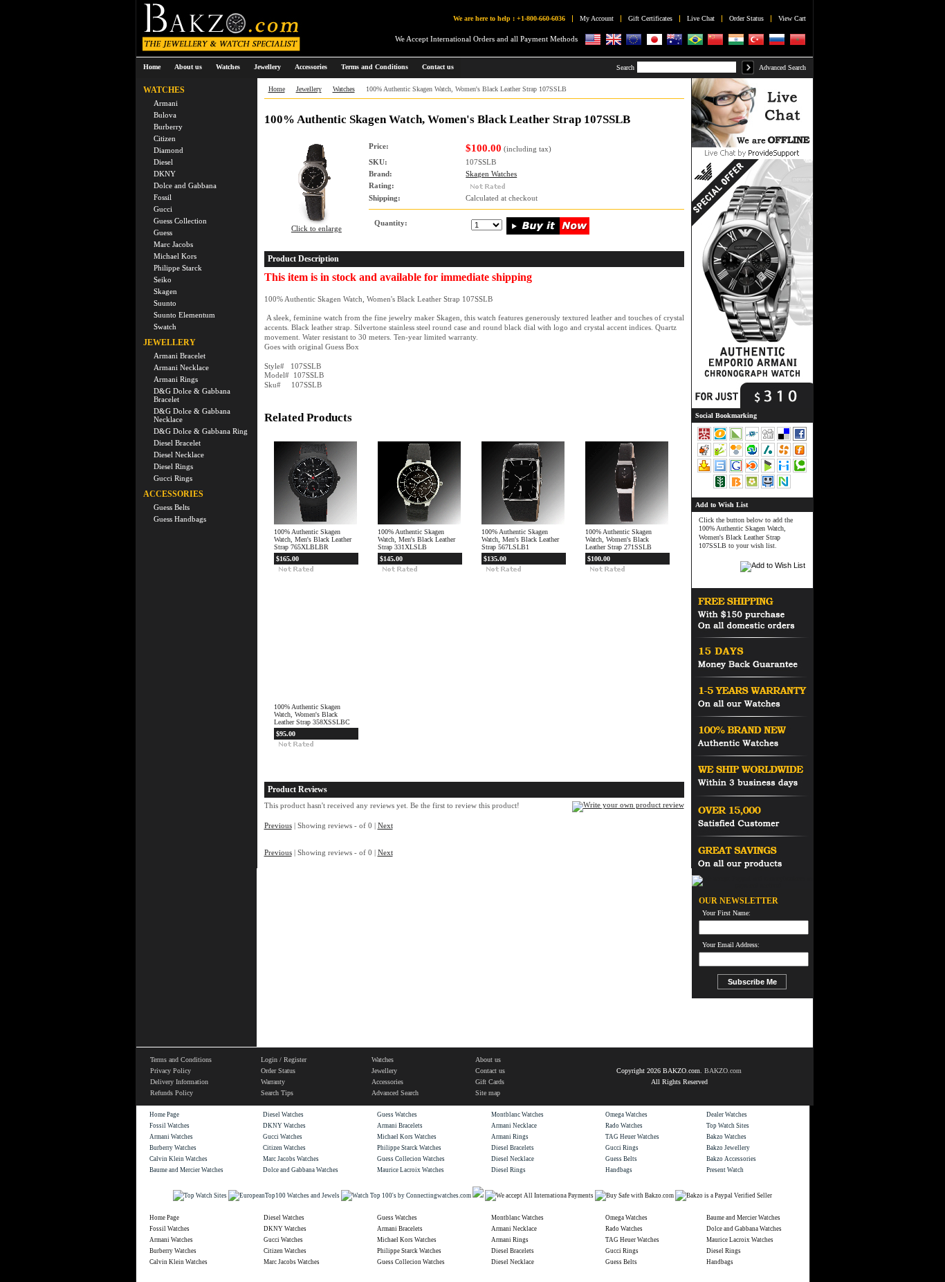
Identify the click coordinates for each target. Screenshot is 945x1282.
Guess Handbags (180, 519)
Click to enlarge (316, 228)
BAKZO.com (723, 1070)
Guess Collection (180, 221)
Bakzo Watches (726, 1136)
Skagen (165, 291)
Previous (278, 826)
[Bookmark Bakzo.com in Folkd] (753, 439)
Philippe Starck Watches (409, 1147)
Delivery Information (179, 1082)
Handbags (618, 1169)
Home (151, 67)
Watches (344, 89)
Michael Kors (175, 256)
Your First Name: (726, 913)
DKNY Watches (284, 1125)
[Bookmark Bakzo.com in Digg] (769, 439)
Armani (166, 103)
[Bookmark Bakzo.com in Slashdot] (769, 455)
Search (625, 67)
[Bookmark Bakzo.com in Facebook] (800, 439)
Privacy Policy (170, 1070)
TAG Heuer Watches (632, 1136)
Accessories (387, 1082)
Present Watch (725, 1169)
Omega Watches (626, 1114)
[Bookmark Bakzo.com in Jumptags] (721, 455)
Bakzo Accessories (731, 1158)
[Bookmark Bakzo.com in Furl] (800, 455)
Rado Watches (624, 1125)
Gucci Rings (173, 478)
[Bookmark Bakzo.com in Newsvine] (721, 487)
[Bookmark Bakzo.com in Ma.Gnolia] (753, 487)
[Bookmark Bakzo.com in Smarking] (769, 487)
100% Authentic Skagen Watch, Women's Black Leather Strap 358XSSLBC (312, 714)
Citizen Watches (284, 1147)
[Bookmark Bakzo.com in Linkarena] (737, 439)
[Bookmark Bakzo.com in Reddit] (705, 455)
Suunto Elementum (184, 315)
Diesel (163, 162)
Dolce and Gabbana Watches (300, 1169)
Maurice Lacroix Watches (410, 1169)
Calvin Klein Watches (178, 1158)
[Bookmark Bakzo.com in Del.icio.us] (785, 439)
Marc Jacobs (173, 244)
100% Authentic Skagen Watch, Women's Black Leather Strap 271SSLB (618, 539)
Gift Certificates (650, 18)
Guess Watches (397, 1114)
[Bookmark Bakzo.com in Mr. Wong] (704, 439)
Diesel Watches (283, 1114)
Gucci (163, 209)
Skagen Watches (491, 174)
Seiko (163, 279)
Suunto (165, 303)
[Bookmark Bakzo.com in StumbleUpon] (753, 455)
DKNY (165, 174)
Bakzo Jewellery (728, 1147)
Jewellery (309, 89)
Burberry (168, 126)
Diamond (168, 150)
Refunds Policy (171, 1093)
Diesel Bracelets (512, 1147)
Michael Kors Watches (407, 1136)
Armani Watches (171, 1136)
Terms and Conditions (181, 1059)
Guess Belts (172, 507)
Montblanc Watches (517, 1114)
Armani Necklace (181, 367)
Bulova (165, 115)
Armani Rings (176, 379)
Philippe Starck (178, 268)
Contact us (490, 1070)
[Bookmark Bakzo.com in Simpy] (737, 455)
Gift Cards (489, 1082)
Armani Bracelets (400, 1125)
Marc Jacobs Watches (291, 1158)
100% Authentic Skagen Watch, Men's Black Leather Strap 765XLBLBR (312, 539)
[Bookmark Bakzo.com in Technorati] (800, 471)
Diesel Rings (173, 466)
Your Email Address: (731, 945)
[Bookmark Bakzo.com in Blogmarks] (769, 471)
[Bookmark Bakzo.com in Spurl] (721, 471)
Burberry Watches (172, 1147)
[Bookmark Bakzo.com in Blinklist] (753, 471)
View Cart (792, 18)
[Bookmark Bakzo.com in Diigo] (785, 471)
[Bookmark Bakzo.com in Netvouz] (784, 487)
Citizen (165, 138)
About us (488, 1059)
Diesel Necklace (179, 454)
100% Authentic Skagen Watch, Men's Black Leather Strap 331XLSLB (416, 539)
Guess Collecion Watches (411, 1158)
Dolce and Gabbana (185, 185)
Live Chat (701, 18)
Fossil (163, 197)
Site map (487, 1093)
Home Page (164, 1114)
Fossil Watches (169, 1125)
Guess (163, 232)
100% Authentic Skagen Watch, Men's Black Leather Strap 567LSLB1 (520, 539)
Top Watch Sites (727, 1125)
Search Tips (277, 1093)
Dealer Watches (726, 1114)
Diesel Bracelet (177, 443)
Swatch (165, 326)
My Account (597, 18)
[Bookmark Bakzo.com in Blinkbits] (737, 487)
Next (385, 826)
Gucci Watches (282, 1136)
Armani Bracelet (179, 355)
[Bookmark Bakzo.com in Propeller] (785, 455)
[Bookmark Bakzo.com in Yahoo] (705, 471)
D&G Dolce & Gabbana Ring (201, 431)
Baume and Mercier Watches (186, 1169)
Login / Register (283, 1059)
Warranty (273, 1082)
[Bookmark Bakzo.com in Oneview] (721, 439)
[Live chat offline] (752, 145)
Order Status (746, 18)
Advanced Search (782, 67)
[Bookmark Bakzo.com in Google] (737, 471)
